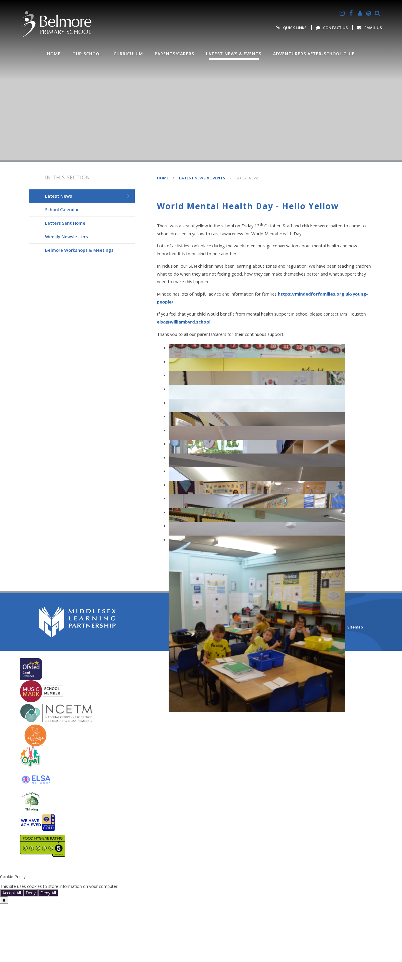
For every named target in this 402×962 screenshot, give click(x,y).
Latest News (247, 178)
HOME (163, 178)
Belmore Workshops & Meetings (79, 250)
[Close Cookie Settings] (4, 900)
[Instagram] (342, 13)
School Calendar (62, 209)
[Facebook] (351, 13)
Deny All (48, 893)
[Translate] (368, 13)
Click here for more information (149, 886)
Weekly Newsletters (66, 236)
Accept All (11, 893)
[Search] (377, 13)
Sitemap (355, 627)
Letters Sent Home (65, 223)
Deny (31, 893)
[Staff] (360, 13)
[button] (201, 867)
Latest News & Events (202, 178)
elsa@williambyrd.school (183, 322)
